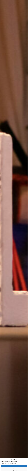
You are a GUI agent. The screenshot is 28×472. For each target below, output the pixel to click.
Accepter (14, 466)
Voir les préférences (14, 470)
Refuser (14, 468)
